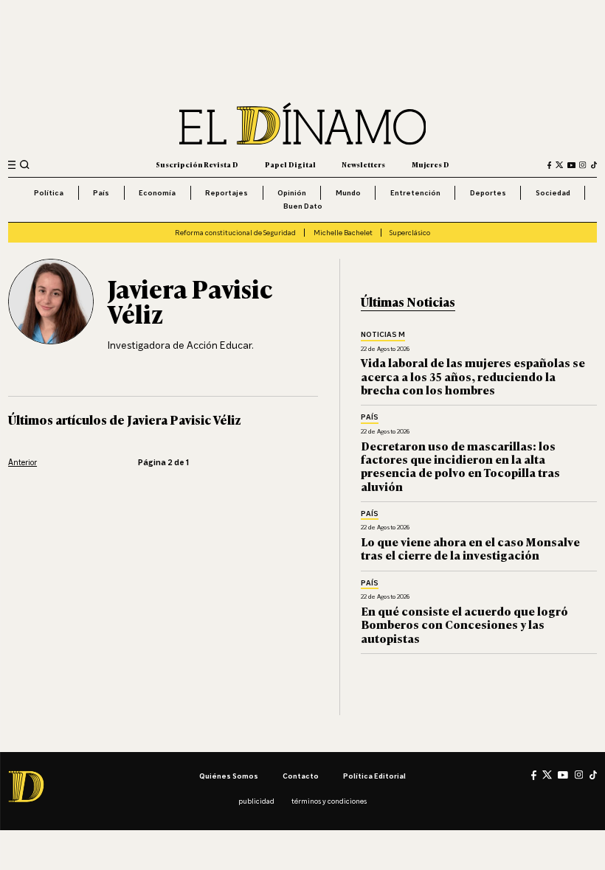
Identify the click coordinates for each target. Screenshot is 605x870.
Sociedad (553, 192)
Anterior (22, 462)
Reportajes (226, 192)
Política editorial (374, 775)
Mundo (348, 192)
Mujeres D (430, 164)
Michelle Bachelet (343, 232)
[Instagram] (583, 165)
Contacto (301, 775)
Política (48, 192)
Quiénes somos (228, 775)
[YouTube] (571, 165)
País (101, 192)
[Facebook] (549, 165)
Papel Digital (290, 164)
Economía (157, 192)
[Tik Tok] (593, 774)
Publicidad (256, 800)
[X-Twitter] (559, 164)
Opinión (291, 192)
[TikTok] (594, 165)
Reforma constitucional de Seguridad (235, 232)
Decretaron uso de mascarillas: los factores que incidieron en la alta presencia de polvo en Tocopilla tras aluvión (460, 466)
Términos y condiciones (329, 800)
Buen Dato (302, 205)
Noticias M (383, 334)
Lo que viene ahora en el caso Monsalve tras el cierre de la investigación (470, 548)
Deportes (488, 192)
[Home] (302, 123)
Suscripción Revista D (197, 164)
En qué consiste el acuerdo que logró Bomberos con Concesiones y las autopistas (464, 624)
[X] (547, 774)
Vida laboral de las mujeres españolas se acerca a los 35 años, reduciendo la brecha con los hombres (473, 376)
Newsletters (363, 164)
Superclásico (410, 232)
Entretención (415, 192)
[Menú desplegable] (11, 165)
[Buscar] (25, 164)
